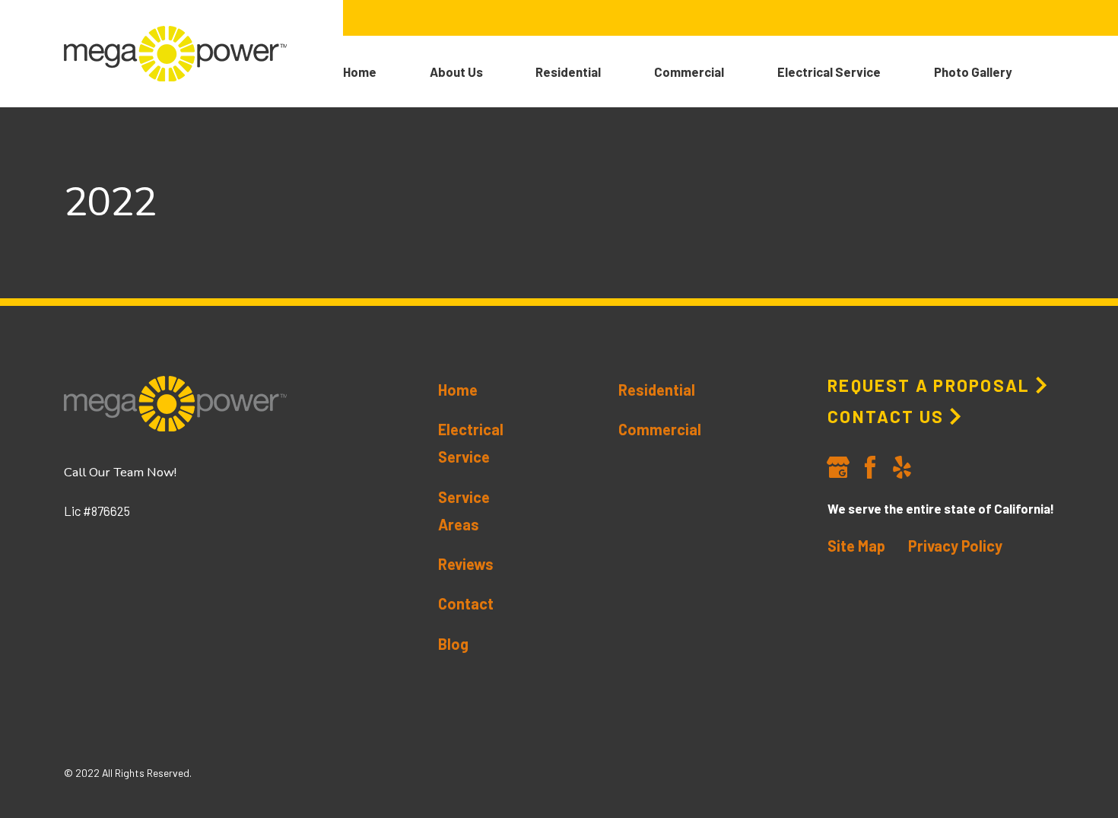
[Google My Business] (838, 467)
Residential (656, 389)
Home (458, 389)
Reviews (466, 564)
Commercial (659, 429)
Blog (453, 644)
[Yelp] (902, 467)
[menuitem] (386, 71)
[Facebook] (870, 467)
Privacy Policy (955, 545)
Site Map (856, 545)
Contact (466, 603)
